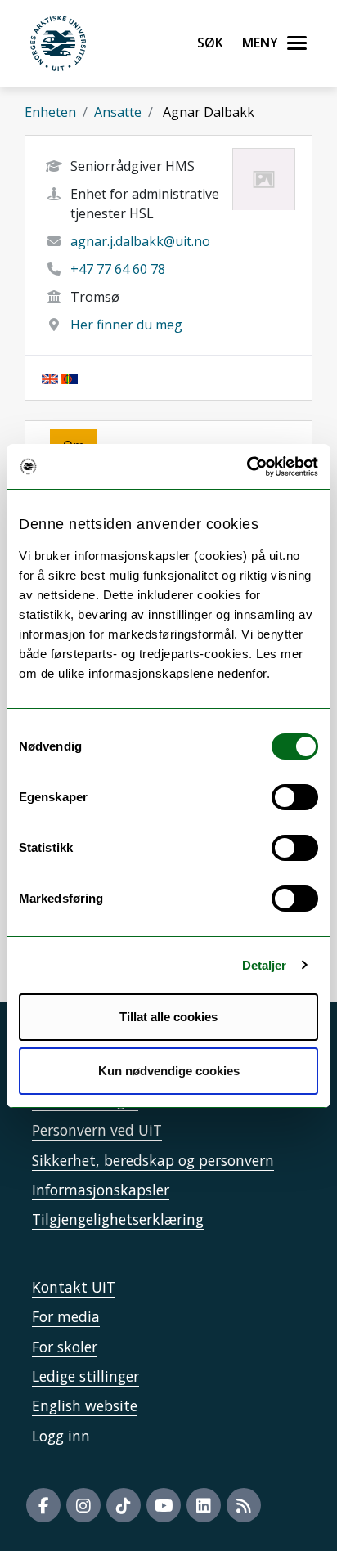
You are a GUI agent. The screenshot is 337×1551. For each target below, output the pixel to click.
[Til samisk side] (69, 378)
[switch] (295, 797)
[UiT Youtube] (163, 1505)
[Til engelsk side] (50, 378)
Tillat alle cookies (168, 1017)
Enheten (50, 112)
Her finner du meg (126, 325)
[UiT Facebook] (43, 1505)
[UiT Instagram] (83, 1505)
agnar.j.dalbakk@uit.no (140, 241)
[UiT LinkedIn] (203, 1505)
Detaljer (264, 965)
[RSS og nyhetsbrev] (244, 1505)
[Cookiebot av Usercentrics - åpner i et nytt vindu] (246, 466)
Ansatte (118, 112)
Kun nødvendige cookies (169, 1071)
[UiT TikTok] (123, 1505)
